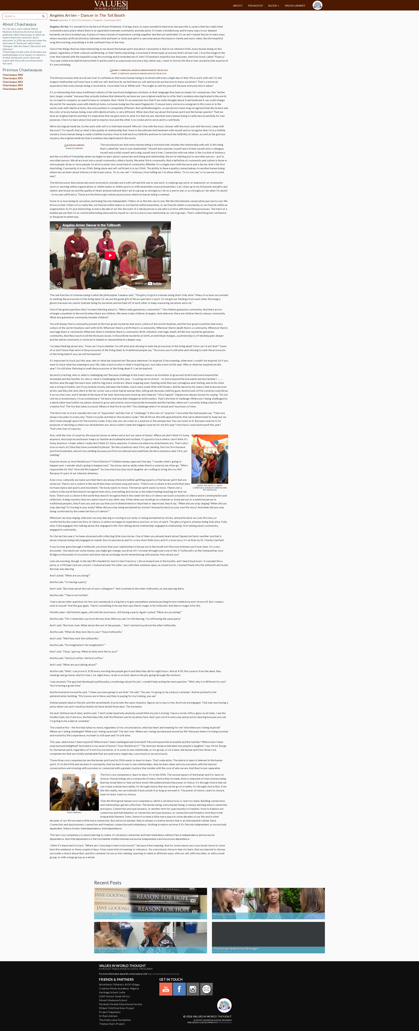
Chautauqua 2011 (13, 78)
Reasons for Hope (107, 914)
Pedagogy (255, 5)
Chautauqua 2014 (13, 88)
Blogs (272, 5)
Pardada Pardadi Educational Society (120, 1004)
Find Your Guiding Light (110, 948)
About (238, 5)
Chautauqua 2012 (13, 81)
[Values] (131, 5)
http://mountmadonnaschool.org (163, 974)
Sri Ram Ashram (108, 1015)
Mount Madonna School (113, 1000)
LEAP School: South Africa (114, 996)
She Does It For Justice (228, 914)
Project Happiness (110, 1011)
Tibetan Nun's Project (112, 1023)
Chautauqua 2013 (13, 85)
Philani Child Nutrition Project (116, 1008)
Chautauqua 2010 (13, 74)
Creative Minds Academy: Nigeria (119, 988)
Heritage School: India (112, 992)
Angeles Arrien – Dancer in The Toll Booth (87, 15)
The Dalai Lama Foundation (115, 1019)
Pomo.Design (225, 1022)
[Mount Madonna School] (317, 5)
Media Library (295, 5)
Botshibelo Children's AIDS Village (119, 984)
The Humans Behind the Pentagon (235, 948)
